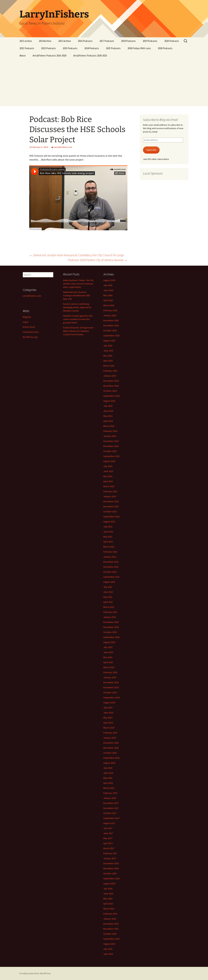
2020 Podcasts (171, 40)
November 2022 (111, 506)
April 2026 (108, 300)
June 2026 (108, 290)
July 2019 (107, 707)
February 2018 (110, 793)
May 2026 (107, 295)
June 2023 (108, 471)
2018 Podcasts (128, 40)
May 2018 (107, 777)
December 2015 (111, 923)
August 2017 (109, 823)
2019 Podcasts (150, 40)
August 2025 (109, 340)
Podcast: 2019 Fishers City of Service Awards (97, 260)
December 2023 (111, 441)
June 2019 (108, 712)
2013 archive (26, 40)
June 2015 (108, 953)
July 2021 (107, 586)
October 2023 (110, 451)
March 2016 (108, 908)
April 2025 (108, 360)
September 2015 (111, 938)
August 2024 (109, 400)
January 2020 (109, 677)
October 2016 (110, 873)
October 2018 (110, 752)
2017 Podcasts (106, 40)
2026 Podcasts (165, 48)
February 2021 (110, 612)
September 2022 (111, 516)
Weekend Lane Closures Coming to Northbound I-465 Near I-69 (76, 295)
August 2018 (109, 762)
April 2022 (108, 541)
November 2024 (111, 385)
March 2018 (108, 788)
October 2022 (110, 511)
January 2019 (109, 737)
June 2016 (108, 893)
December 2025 (111, 320)
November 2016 (111, 868)
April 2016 (108, 903)
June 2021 (108, 591)
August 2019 (109, 702)
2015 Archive (64, 40)
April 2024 (108, 421)
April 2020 (108, 662)
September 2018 (111, 757)
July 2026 (107, 285)
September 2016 (111, 878)
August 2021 (109, 581)
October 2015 (110, 933)
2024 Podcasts (91, 48)
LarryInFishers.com (63, 147)
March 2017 (108, 848)
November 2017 (111, 808)
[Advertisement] (104, 83)
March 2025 (108, 365)
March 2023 (108, 486)
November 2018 (111, 747)
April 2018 (108, 783)
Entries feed (29, 326)
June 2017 (108, 833)
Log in (25, 321)
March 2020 (108, 667)
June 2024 (108, 410)
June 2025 (108, 350)
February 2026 (110, 310)
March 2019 (108, 727)
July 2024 (107, 405)
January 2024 (109, 436)
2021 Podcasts (27, 48)
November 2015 (111, 928)
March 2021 (108, 607)
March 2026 (108, 305)
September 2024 (111, 395)
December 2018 (111, 742)
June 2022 (108, 531)
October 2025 (110, 330)
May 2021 (107, 596)
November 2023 (111, 446)
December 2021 (111, 561)
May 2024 (107, 416)
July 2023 (107, 466)
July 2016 (107, 888)
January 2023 (109, 496)
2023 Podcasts (70, 48)
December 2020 (111, 622)
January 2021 (109, 617)
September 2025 (111, 335)
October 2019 (110, 692)
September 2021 (111, 576)
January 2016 (109, 918)
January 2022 (109, 556)
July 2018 (107, 767)
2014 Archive (45, 40)
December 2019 (111, 682)
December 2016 (111, 863)
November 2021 (111, 566)
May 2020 (107, 657)
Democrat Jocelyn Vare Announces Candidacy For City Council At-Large (76, 255)
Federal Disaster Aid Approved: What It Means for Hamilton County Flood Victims (78, 331)
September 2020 (111, 637)
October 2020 (110, 632)
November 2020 (111, 627)
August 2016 (109, 883)
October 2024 (110, 390)
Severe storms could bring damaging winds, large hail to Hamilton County (77, 307)
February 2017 (110, 853)
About (23, 55)
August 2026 (109, 280)
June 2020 (108, 652)
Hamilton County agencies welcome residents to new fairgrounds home (78, 319)
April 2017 (108, 843)
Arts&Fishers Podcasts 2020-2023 (90, 55)
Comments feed (31, 332)
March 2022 (108, 546)
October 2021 (110, 571)
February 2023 (110, 491)
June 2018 (108, 772)
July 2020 (107, 647)
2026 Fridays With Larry (139, 48)
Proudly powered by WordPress (35, 973)
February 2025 (110, 370)
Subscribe (151, 149)
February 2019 (110, 732)
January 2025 (109, 375)
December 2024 (111, 380)
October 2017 (110, 813)
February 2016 (110, 913)
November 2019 (111, 687)
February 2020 (110, 672)
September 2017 (111, 818)
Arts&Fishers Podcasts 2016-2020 (49, 55)
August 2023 (109, 461)
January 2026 (109, 315)
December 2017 (111, 803)
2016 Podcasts (85, 40)
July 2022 (107, 526)
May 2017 (107, 838)
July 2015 (107, 948)
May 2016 (107, 898)
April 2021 (108, 602)
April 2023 (108, 481)
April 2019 (108, 722)
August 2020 (109, 642)
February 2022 (110, 551)
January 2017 (109, 858)
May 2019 (107, 717)
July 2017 (107, 828)
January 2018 (109, 798)
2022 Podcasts (48, 48)
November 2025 (111, 325)
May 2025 (107, 355)
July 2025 (107, 345)
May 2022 (107, 536)
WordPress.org (30, 337)
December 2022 (111, 501)
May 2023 (107, 476)
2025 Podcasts (113, 48)
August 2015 (109, 943)
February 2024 (110, 431)
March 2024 (108, 426)
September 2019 (111, 697)
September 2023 (111, 456)
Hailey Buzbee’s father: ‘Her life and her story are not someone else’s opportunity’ (78, 284)
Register (27, 316)
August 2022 (109, 521)
